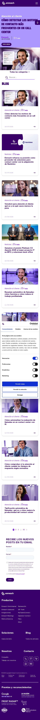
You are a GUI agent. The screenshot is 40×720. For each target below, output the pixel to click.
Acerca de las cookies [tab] (31, 329)
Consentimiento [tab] (7, 329)
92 (24, 529)
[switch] (35, 364)
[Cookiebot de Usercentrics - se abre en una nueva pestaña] (30, 324)
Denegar (20, 395)
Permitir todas (20, 384)
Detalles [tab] (18, 329)
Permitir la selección (20, 389)
